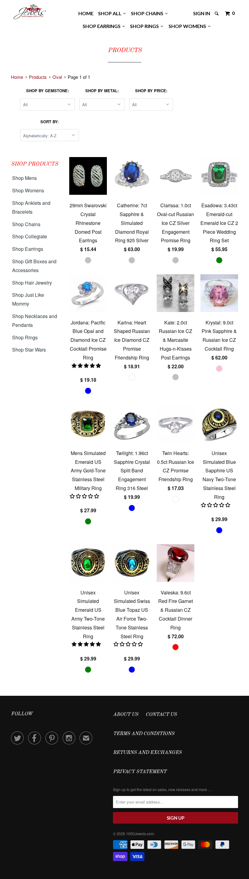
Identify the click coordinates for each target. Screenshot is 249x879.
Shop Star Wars (29, 349)
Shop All (110, 13)
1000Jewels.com (140, 833)
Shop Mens (24, 177)
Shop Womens (188, 26)
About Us (125, 714)
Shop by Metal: (102, 90)
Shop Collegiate (29, 236)
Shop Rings (145, 26)
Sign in (201, 13)
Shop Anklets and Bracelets (31, 207)
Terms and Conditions (143, 733)
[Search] (217, 13)
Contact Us (161, 714)
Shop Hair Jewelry (32, 282)
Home (86, 13)
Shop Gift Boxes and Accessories (34, 266)
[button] (87, 365)
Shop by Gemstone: (47, 90)
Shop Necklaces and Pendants (34, 320)
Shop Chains (148, 13)
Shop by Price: (151, 90)
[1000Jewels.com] (30, 11)
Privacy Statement (139, 771)
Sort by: (49, 121)
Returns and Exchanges (147, 752)
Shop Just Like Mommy (28, 299)
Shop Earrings (102, 26)
